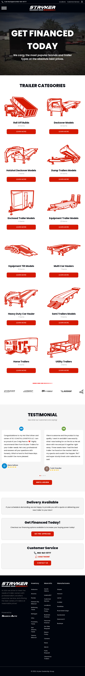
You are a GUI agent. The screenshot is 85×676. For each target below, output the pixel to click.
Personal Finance (47, 622)
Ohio (32, 618)
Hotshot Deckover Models (21, 170)
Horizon (59, 594)
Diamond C (61, 619)
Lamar (59, 598)
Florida (33, 598)
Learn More (21, 131)
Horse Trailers (21, 361)
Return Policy (46, 633)
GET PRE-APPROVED (42, 534)
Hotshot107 (47, 595)
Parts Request (47, 652)
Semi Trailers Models (64, 313)
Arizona (33, 594)
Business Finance (47, 616)
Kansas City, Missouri (35, 603)
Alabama (34, 589)
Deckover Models (64, 122)
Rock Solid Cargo (63, 611)
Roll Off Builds (21, 122)
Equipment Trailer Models (63, 218)
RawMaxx (60, 606)
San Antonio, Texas (34, 630)
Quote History (46, 590)
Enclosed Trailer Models (21, 218)
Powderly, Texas (34, 623)
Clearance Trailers (47, 658)
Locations (62, 2)
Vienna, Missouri (34, 636)
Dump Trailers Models (63, 170)
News (46, 643)
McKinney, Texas (34, 608)
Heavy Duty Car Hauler (21, 313)
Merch (46, 647)
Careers (47, 639)
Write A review (42, 482)
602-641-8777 (44, 553)
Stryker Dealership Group (45, 671)
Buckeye (60, 623)
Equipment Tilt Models (21, 266)
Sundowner (61, 615)
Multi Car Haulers (64, 266)
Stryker (59, 589)
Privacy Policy (46, 610)
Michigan (34, 614)
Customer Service (73, 2)
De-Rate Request (47, 627)
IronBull (59, 602)
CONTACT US (42, 563)
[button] (4, 8)
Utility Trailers (64, 361)
